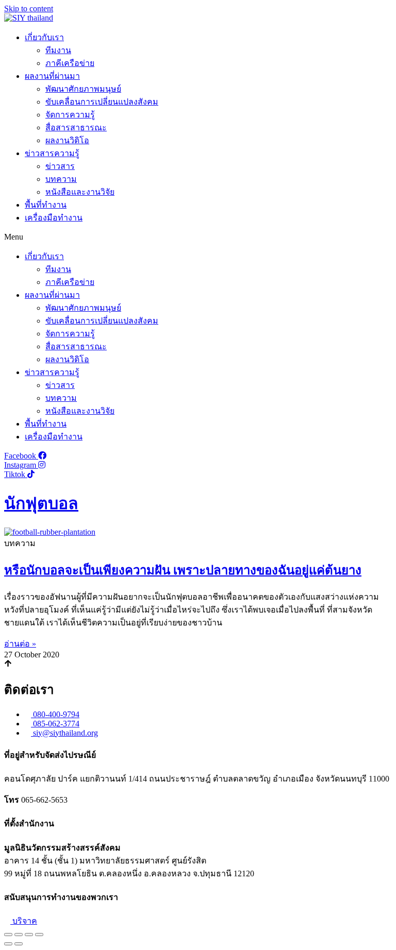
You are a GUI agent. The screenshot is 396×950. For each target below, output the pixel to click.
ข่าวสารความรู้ (52, 153)
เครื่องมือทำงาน (53, 217)
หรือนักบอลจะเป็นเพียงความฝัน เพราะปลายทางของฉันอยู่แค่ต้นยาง (182, 570)
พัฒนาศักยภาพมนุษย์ (83, 88)
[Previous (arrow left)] (8, 943)
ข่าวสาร (60, 166)
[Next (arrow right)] (18, 943)
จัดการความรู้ (70, 114)
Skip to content (28, 8)
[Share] (18, 934)
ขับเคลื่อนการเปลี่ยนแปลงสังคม (101, 101)
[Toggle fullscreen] (29, 934)
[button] (198, 237)
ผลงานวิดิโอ (67, 140)
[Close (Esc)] (8, 934)
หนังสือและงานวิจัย (79, 192)
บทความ (61, 179)
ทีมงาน (58, 50)
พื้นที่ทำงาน (46, 204)
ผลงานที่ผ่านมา (52, 76)
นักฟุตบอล (41, 503)
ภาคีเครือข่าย (69, 63)
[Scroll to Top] (8, 664)
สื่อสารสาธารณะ (76, 127)
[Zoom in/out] (39, 934)
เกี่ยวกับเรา (44, 37)
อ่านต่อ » (20, 643)
